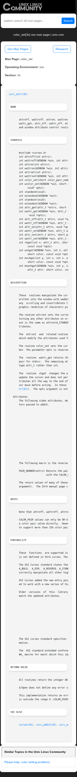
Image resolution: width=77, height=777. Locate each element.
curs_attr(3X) (18, 94)
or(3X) (23, 389)
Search (68, 20)
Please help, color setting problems (27, 762)
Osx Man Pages (18, 49)
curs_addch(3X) (46, 724)
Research (62, 49)
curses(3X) (26, 724)
